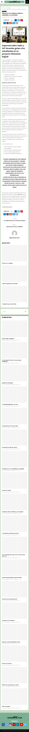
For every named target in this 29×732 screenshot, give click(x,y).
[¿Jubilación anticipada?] (14, 373)
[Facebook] (3, 724)
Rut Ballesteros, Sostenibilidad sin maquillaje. (13, 469)
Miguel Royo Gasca (14, 238)
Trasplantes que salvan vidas (9, 304)
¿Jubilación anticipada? (7, 383)
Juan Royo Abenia (7, 340)
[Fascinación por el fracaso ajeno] (14, 416)
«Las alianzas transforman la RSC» (10, 533)
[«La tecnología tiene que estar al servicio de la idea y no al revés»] (14, 545)
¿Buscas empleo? (6, 706)
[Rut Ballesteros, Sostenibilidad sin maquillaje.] (14, 459)
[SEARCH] (25, 311)
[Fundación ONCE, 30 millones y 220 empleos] (14, 502)
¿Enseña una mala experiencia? (9, 599)
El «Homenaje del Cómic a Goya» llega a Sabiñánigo (12, 360)
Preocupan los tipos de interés (9, 447)
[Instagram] (10, 724)
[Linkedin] (17, 724)
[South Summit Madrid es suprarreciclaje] (14, 567)
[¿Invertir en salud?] (14, 480)
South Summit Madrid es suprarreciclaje (12, 577)
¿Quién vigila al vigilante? (8, 339)
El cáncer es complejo (7, 263)
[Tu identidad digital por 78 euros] (14, 394)
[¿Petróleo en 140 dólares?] (14, 610)
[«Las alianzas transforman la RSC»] (14, 523)
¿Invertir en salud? (6, 490)
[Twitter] (6, 724)
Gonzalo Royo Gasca (7, 513)
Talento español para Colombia (10, 284)
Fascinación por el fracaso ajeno (10, 426)
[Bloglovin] (25, 724)
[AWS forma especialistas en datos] (14, 675)
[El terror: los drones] (14, 653)
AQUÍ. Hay (19, 194)
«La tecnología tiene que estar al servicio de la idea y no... (13, 555)
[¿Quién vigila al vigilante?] (14, 328)
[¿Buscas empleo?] (14, 696)
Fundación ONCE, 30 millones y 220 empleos (12, 512)
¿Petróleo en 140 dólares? (8, 620)
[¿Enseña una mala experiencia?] (14, 589)
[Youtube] (21, 724)
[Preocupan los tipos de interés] (14, 437)
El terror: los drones (7, 663)
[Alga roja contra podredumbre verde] (14, 632)
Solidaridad (4, 11)
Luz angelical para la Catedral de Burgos (14, 221)
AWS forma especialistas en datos (10, 685)
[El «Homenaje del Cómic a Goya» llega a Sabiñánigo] (14, 350)
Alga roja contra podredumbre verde (11, 642)
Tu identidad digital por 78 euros (10, 404)
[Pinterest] (14, 724)
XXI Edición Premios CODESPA (14, 227)
